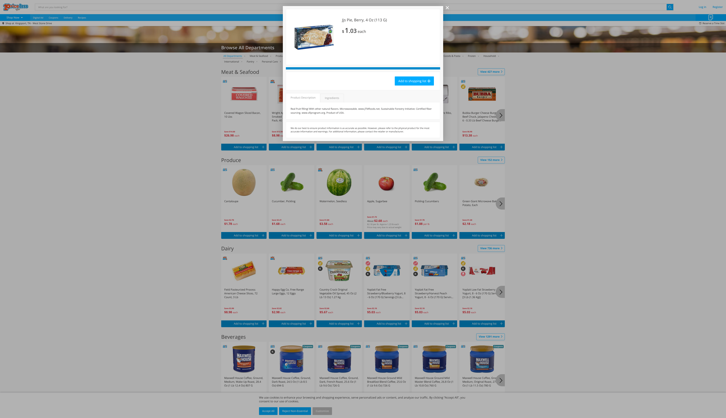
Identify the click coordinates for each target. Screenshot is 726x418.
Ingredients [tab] (332, 98)
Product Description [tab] (303, 97)
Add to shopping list (412, 81)
